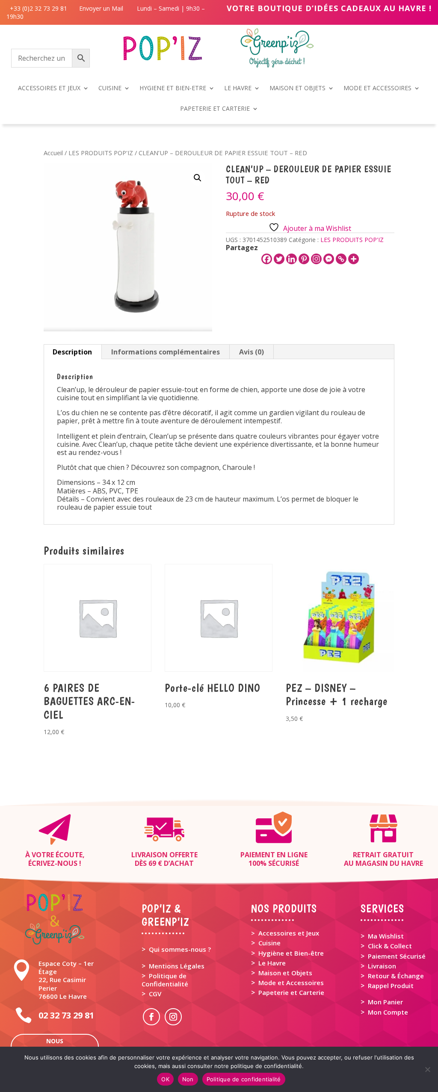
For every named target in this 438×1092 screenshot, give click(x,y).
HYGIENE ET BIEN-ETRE (172, 88)
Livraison (382, 966)
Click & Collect (390, 945)
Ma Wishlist (386, 936)
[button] (197, 178)
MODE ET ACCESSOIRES (377, 88)
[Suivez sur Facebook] (151, 1016)
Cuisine (269, 943)
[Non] (427, 1069)
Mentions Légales (176, 966)
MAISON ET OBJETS (297, 88)
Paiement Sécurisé (397, 956)
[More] (353, 259)
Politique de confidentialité (244, 1079)
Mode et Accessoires (291, 982)
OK (165, 1079)
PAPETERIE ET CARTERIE (215, 109)
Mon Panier (385, 1002)
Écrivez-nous (52, 863)
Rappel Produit (391, 985)
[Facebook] (266, 259)
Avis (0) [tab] (251, 352)
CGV (155, 993)
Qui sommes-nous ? (180, 949)
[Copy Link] (341, 259)
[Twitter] (279, 259)
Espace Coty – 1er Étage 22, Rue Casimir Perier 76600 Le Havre (66, 980)
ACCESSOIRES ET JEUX (49, 88)
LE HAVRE (238, 88)
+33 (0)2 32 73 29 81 (40, 8)
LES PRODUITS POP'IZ (100, 152)
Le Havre (272, 963)
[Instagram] (316, 259)
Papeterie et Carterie (291, 992)
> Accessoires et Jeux (285, 933)
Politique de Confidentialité (165, 979)
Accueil (53, 152)
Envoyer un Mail (100, 8)
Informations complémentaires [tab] (165, 352)
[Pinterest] (304, 259)
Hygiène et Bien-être (291, 953)
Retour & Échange (396, 975)
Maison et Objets (285, 972)
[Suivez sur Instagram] (173, 1016)
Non (188, 1079)
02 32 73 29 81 (66, 1015)
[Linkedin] (291, 259)
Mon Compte (388, 1012)
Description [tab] (72, 352)
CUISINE (109, 88)
